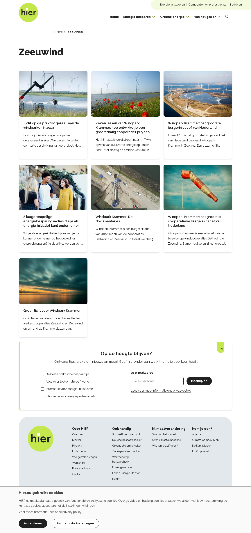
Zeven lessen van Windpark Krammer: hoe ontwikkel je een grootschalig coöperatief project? (123, 127)
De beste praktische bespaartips (67, 374)
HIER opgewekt (201, 451)
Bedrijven (236, 4)
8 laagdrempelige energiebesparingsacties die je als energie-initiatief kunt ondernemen (51, 221)
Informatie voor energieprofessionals (71, 396)
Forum (116, 478)
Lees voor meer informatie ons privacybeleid (161, 390)
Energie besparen (137, 17)
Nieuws (76, 439)
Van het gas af (205, 17)
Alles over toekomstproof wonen (68, 381)
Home (114, 17)
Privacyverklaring (82, 468)
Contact (76, 474)
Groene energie (172, 17)
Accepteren (33, 523)
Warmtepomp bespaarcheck (120, 459)
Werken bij (78, 462)
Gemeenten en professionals (207, 4)
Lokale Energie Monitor (126, 473)
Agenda (196, 434)
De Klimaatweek (201, 445)
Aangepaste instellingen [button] (75, 523)
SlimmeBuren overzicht (126, 434)
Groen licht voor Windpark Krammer (52, 310)
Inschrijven (199, 381)
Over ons (77, 434)
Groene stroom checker (126, 445)
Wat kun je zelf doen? (165, 445)
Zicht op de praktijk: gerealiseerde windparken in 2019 (51, 125)
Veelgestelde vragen (84, 457)
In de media (79, 451)
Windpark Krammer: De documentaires (114, 219)
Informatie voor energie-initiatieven (69, 389)
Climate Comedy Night (205, 439)
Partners (77, 445)
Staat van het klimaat (164, 434)
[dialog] (125, 509)
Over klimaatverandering (166, 439)
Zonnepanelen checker (126, 451)
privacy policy (71, 512)
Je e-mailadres (142, 372)
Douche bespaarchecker (126, 439)
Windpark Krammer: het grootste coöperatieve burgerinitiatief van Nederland (195, 221)
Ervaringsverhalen (122, 467)
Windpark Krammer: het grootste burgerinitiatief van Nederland (194, 125)
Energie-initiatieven (172, 4)
